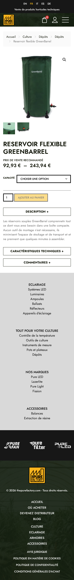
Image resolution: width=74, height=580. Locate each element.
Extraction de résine (37, 418)
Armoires (37, 538)
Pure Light (37, 386)
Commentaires (36, 262)
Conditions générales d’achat (37, 571)
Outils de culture (37, 340)
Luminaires (37, 294)
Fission (37, 391)
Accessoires (37, 543)
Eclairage (37, 532)
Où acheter (37, 507)
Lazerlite (37, 381)
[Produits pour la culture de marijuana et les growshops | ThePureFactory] (21, 19)
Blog (37, 519)
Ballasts (37, 303)
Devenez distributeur (37, 513)
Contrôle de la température (37, 335)
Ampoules (37, 299)
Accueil (11, 37)
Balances (37, 413)
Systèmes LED (37, 289)
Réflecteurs (37, 308)
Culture (27, 37)
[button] (64, 59)
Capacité (9, 178)
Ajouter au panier (31, 197)
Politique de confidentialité (37, 565)
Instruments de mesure (37, 345)
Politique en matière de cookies (37, 558)
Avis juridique (37, 552)
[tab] (37, 212)
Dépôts (43, 37)
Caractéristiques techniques (36, 251)
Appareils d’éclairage (37, 313)
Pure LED (37, 377)
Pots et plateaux (37, 350)
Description (36, 211)
